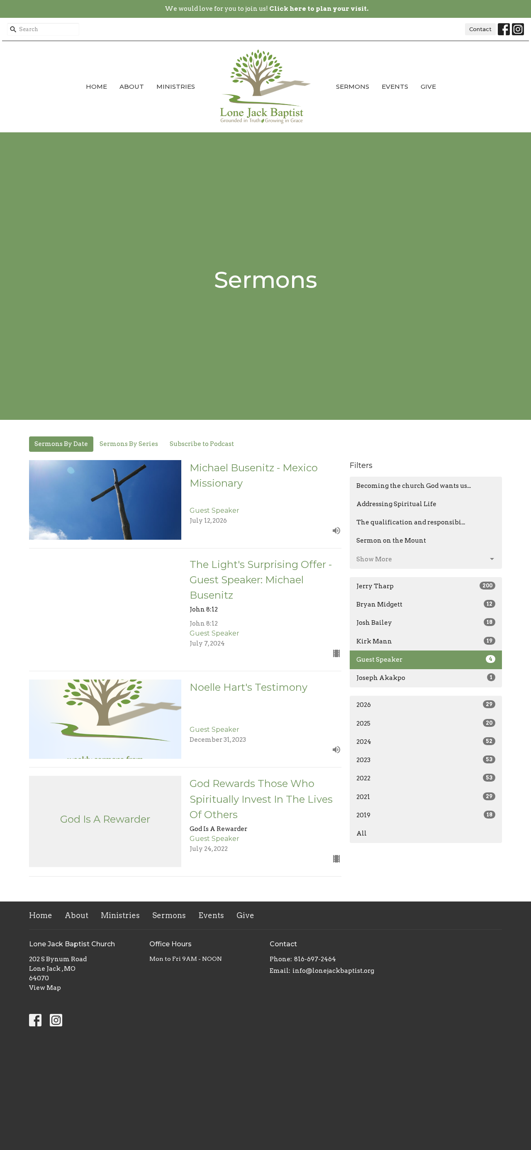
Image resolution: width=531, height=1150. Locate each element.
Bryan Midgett (424, 604)
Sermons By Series (129, 444)
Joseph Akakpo (424, 678)
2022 (424, 778)
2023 (424, 760)
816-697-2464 (315, 959)
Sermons (352, 86)
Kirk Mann (424, 641)
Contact (480, 29)
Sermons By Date (61, 444)
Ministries (175, 86)
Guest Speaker (424, 659)
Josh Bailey (424, 622)
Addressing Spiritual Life (396, 504)
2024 (424, 742)
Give (428, 86)
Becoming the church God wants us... (413, 486)
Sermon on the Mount (391, 540)
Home (96, 86)
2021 (424, 797)
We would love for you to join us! (266, 8)
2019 (424, 815)
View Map (45, 988)
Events (395, 86)
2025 (424, 723)
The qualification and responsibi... (410, 522)
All (361, 833)
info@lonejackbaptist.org (333, 971)
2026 (424, 705)
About (131, 86)
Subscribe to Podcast (202, 444)
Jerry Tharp (424, 586)
